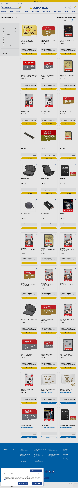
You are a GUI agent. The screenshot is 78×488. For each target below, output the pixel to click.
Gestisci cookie (24, 483)
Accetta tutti (37, 483)
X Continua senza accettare (36, 470)
